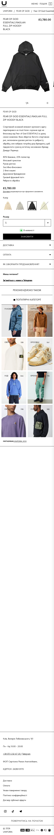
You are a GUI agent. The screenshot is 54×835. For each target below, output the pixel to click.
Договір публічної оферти (14, 800)
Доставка (6, 191)
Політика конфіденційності (15, 795)
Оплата (6, 785)
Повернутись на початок (27, 821)
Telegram (26, 754)
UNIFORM (7, 11)
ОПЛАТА (7, 254)
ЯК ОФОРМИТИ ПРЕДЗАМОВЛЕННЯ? (21, 264)
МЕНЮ (34, 4)
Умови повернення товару (15, 790)
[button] (8, 206)
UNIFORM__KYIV (20, 441)
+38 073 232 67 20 (12, 754)
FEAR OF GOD (23, 11)
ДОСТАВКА (8, 245)
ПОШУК (43, 4)
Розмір (6, 217)
